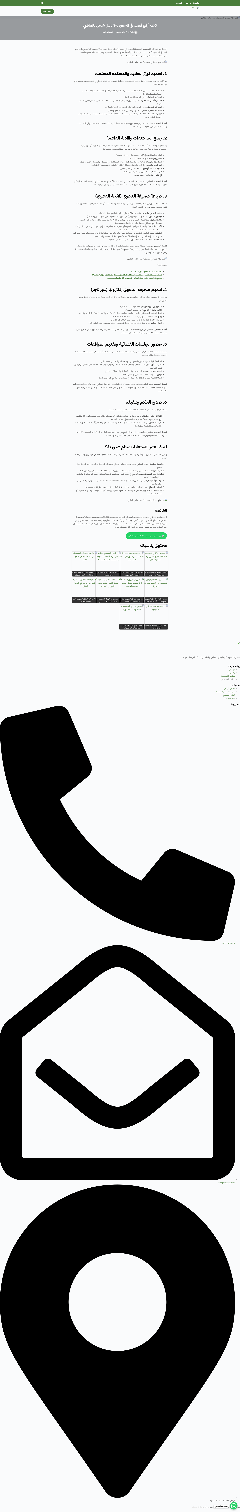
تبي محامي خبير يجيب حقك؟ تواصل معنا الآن (145, 535)
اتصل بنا (179, 3)
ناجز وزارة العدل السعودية (128, 11)
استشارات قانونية (107, 32)
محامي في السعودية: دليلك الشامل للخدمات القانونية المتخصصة (134, 278)
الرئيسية (196, 3)
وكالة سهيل (197, 1507)
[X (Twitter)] (42, 3)
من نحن (187, 3)
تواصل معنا (47, 11)
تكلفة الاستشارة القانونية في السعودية (146, 271)
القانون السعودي (106, 11)
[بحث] (56, 11)
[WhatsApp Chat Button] (234, 1506)
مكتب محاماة (90, 11)
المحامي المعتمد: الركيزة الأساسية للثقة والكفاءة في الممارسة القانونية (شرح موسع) (127, 274)
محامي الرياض (149, 11)
